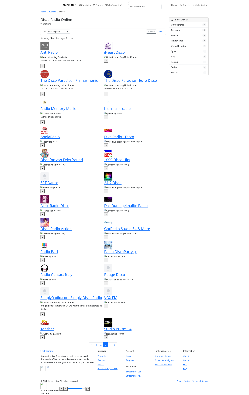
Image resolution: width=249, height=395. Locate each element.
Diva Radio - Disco (119, 136)
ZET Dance (49, 182)
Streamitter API (133, 375)
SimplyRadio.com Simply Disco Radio (71, 297)
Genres (99, 5)
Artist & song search (107, 368)
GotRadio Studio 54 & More (127, 228)
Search (101, 364)
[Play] (61, 389)
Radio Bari (49, 251)
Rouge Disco (114, 274)
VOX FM (110, 297)
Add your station (163, 356)
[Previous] (91, 344)
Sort (44, 31)
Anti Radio (49, 52)
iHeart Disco (114, 52)
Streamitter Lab (133, 371)
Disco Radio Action (56, 228)
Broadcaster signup (164, 360)
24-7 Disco (113, 182)
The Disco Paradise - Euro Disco (130, 80)
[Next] (114, 344)
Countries (86, 5)
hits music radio (117, 108)
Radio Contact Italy (56, 274)
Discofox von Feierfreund (61, 159)
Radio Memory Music (58, 108)
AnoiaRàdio (50, 136)
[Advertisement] (189, 94)
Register (187, 5)
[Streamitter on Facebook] (43, 368)
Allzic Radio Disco (54, 205)
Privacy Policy (183, 381)
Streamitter (48, 351)
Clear (160, 31)
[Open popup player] (87, 389)
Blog (185, 368)
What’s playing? (114, 5)
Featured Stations (163, 364)
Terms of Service (200, 381)
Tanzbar (47, 328)
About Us (187, 356)
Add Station (202, 5)
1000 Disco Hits (117, 159)
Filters (152, 31)
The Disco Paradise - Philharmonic (69, 80)
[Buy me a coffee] (56, 368)
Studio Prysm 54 (118, 328)
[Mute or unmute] (66, 389)
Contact (187, 360)
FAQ (185, 364)
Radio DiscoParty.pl (120, 251)
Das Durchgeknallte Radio (126, 205)
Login (175, 5)
